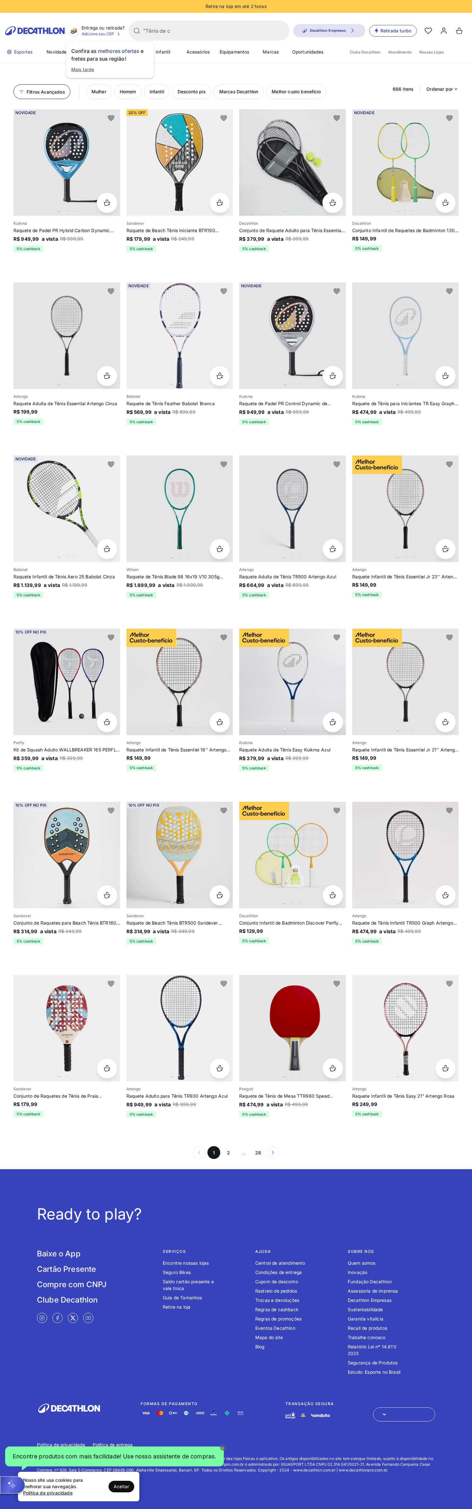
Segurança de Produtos (373, 1362)
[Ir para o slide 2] (67, 210)
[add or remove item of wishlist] (111, 118)
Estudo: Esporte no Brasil (374, 1372)
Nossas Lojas (431, 52)
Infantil (163, 51)
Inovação (357, 1272)
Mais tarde (82, 69)
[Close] (223, 1448)
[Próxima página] (273, 1152)
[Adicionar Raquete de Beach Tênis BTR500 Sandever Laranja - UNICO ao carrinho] (219, 895)
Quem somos (362, 1263)
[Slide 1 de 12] (66, 855)
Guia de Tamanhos (182, 1297)
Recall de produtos (367, 1328)
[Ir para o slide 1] (59, 210)
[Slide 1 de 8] (292, 682)
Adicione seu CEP (98, 33)
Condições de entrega (278, 1272)
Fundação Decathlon (370, 1281)
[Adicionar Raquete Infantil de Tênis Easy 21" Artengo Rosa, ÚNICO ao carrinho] (445, 1068)
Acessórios (198, 51)
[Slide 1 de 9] (180, 1028)
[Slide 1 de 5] (180, 335)
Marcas (271, 51)
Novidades (58, 51)
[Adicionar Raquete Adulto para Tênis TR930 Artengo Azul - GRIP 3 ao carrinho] (219, 1068)
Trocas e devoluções (277, 1300)
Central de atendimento (280, 1263)
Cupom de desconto (276, 1281)
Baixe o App (59, 1253)
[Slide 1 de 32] (292, 855)
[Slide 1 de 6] (66, 162)
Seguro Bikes (177, 1272)
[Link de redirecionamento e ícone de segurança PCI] (303, 1415)
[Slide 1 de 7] (180, 509)
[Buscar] (137, 31)
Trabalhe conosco (367, 1337)
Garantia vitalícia (365, 1318)
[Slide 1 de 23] (405, 162)
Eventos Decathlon (275, 1328)
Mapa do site (269, 1337)
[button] (114, 1457)
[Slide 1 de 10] (180, 162)
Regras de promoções (278, 1318)
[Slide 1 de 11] (292, 162)
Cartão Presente (66, 1269)
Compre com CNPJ (72, 1284)
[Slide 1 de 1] (66, 682)
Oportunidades (307, 51)
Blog (260, 1346)
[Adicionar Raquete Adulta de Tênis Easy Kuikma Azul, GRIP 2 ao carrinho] (332, 722)
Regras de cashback (277, 1309)
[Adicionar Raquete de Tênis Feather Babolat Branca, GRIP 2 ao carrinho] (219, 375)
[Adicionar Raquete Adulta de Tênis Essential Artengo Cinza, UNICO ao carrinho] (107, 375)
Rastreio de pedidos (276, 1291)
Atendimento (400, 52)
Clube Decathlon (365, 52)
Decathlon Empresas (369, 1300)
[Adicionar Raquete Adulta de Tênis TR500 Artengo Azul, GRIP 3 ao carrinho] (332, 549)
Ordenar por (439, 89)
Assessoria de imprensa (373, 1291)
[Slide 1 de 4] (66, 509)
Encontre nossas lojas (186, 1263)
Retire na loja (176, 1307)
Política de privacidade (61, 1444)
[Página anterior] (199, 1152)
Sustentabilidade (365, 1309)
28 (258, 1152)
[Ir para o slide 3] (74, 210)
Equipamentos (234, 51)
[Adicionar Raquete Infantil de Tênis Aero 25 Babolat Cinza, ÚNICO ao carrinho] (107, 549)
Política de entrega (113, 1444)
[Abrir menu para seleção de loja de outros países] (404, 1414)
